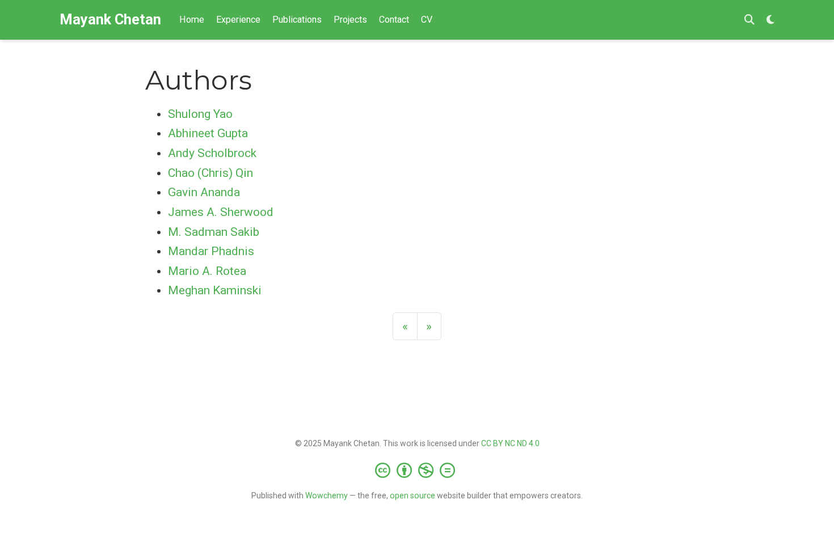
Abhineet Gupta (208, 133)
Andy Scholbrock (212, 153)
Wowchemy (326, 495)
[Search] (749, 20)
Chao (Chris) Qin (210, 173)
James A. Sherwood (220, 212)
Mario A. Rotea (207, 271)
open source (412, 495)
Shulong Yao (200, 114)
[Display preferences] (770, 20)
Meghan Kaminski (215, 290)
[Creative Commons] (417, 470)
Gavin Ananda (204, 192)
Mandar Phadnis (211, 251)
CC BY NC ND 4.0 (510, 443)
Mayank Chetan (110, 19)
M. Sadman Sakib (213, 232)
